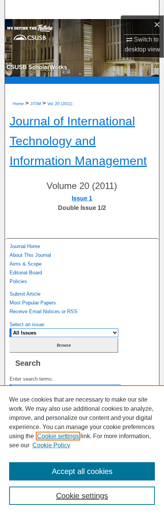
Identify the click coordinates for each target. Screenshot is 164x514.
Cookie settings (58, 436)
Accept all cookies (82, 471)
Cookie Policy (51, 445)
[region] (82, 449)
